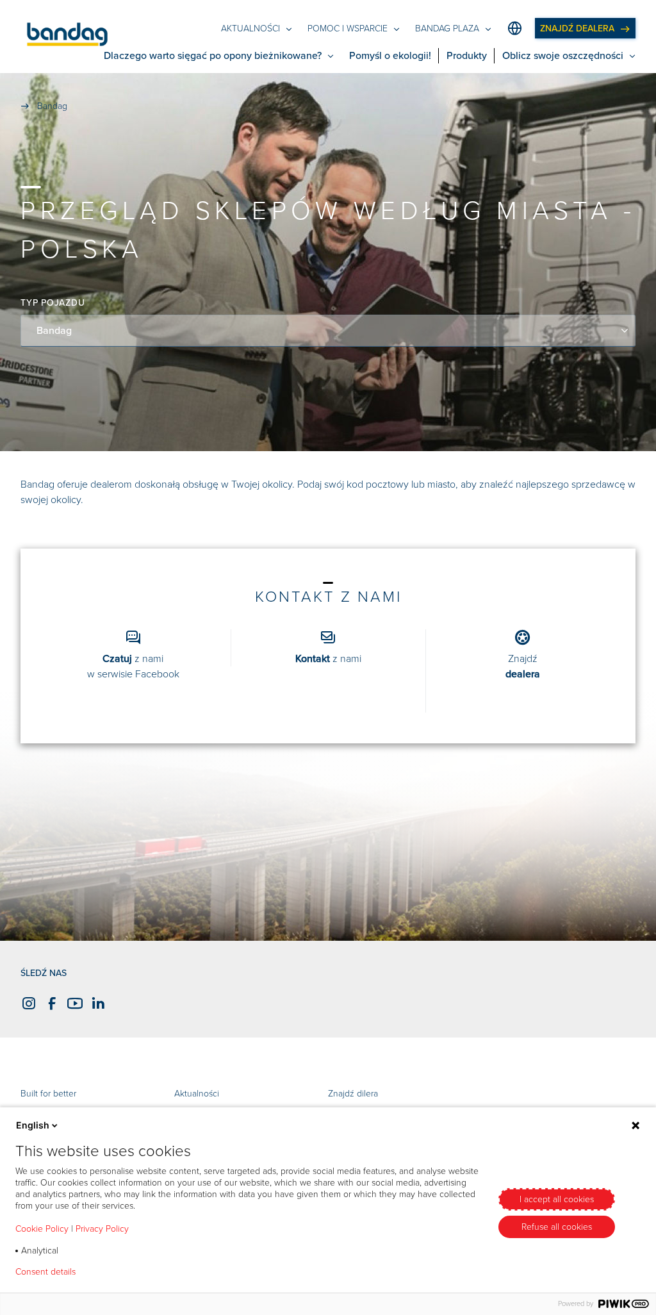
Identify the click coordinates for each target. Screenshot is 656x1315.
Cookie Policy (42, 1228)
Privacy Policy (102, 1228)
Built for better (48, 1093)
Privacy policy (122, 1272)
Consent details (45, 1272)
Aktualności (196, 1093)
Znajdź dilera (353, 1093)
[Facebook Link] (50, 1003)
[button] (67, 36)
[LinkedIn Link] (96, 1003)
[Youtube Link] (73, 1003)
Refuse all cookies (556, 1226)
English (32, 1125)
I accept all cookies (557, 1199)
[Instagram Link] (26, 1003)
